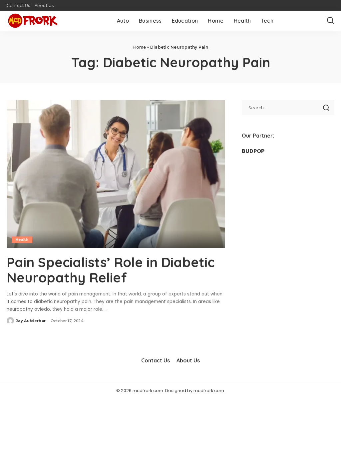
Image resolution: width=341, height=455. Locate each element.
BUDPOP (253, 151)
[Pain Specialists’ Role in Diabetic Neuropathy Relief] (116, 173)
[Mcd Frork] (33, 21)
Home (139, 47)
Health (22, 239)
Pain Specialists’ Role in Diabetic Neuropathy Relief (110, 270)
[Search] (330, 21)
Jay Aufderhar (31, 320)
